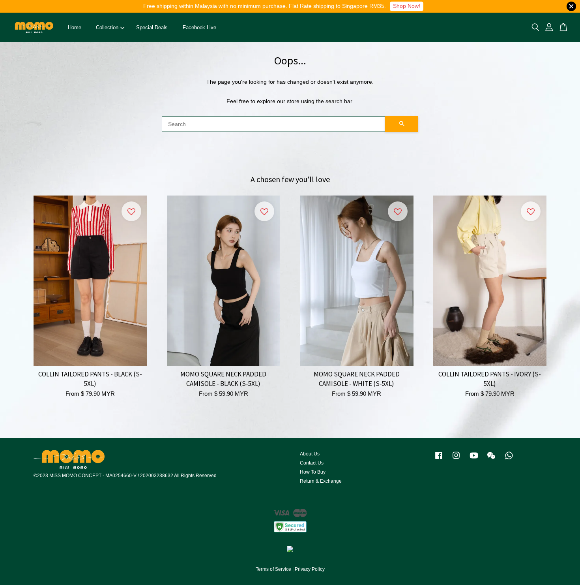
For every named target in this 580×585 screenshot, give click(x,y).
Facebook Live (199, 27)
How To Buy (313, 472)
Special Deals (152, 27)
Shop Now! (406, 6)
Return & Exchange (321, 481)
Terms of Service (273, 569)
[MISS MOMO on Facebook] (438, 459)
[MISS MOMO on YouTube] (473, 459)
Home (74, 27)
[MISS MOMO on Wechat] (491, 459)
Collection (107, 27)
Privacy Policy (310, 569)
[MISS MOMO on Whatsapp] (509, 459)
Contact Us (312, 463)
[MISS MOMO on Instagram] (456, 459)
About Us (310, 454)
